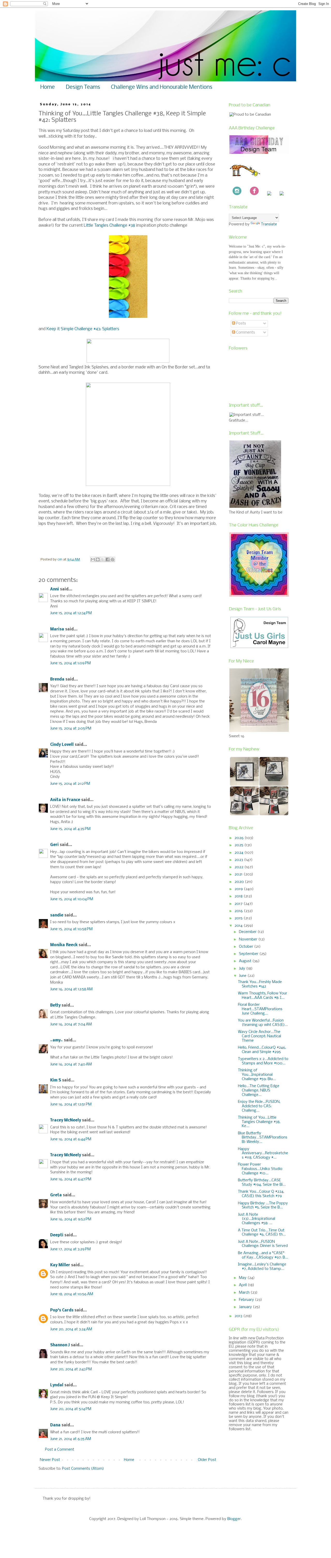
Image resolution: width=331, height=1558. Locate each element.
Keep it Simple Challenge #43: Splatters (83, 329)
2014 (239, 926)
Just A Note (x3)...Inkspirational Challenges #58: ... (256, 1219)
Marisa (57, 629)
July (242, 969)
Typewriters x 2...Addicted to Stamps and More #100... (263, 1061)
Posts (240, 323)
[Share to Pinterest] (112, 559)
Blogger (234, 1519)
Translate (269, 224)
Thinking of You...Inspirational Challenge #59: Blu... (257, 1074)
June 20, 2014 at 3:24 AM (71, 1329)
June (243, 976)
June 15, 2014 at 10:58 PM (71, 929)
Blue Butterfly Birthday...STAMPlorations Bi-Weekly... (262, 1137)
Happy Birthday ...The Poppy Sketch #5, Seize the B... (263, 1205)
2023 (239, 860)
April (243, 1285)
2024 (239, 853)
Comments (245, 332)
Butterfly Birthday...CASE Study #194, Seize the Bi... (262, 1182)
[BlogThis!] (97, 559)
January (246, 1307)
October (246, 947)
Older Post (207, 1460)
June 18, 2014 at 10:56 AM (71, 1294)
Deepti (56, 1235)
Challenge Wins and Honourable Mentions (161, 87)
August (245, 961)
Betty (55, 1005)
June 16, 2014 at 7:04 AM (71, 1024)
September (249, 954)
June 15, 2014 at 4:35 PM (70, 829)
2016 (239, 911)
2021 (239, 874)
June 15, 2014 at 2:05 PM (70, 728)
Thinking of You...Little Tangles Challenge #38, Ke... (259, 1122)
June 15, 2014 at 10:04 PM (71, 899)
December (248, 932)
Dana (55, 1425)
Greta (56, 1195)
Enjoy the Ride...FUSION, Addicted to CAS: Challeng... (259, 1106)
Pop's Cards (61, 1310)
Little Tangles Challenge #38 (109, 225)
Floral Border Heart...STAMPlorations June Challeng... (260, 1009)
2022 (239, 867)
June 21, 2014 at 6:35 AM (70, 1439)
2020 (240, 882)
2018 (239, 896)
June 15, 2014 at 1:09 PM (70, 663)
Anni (54, 589)
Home (47, 87)
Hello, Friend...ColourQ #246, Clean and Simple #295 (262, 1050)
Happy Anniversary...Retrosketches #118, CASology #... (263, 1153)
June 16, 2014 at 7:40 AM (71, 1064)
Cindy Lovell (62, 745)
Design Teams (83, 87)
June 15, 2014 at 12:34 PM (71, 613)
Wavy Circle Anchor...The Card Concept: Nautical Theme (259, 1036)
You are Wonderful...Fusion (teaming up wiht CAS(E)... (263, 1022)
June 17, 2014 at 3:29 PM (70, 1249)
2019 (239, 889)
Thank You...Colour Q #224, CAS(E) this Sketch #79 (261, 1194)
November (248, 939)
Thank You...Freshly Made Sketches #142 (260, 984)
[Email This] (92, 559)
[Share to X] (102, 559)
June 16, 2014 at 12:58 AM (71, 989)
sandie (56, 915)
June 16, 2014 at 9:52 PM (70, 1219)
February (247, 1300)
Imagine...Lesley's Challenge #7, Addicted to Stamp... (262, 1266)
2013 (239, 1316)
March (245, 1293)
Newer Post (50, 1460)
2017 (239, 904)
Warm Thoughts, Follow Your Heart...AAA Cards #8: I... (262, 995)
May (243, 1278)
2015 (239, 918)
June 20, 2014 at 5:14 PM (70, 1409)
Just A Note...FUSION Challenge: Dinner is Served (263, 1244)
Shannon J (60, 1345)
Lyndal (56, 1385)
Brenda (57, 679)
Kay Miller (60, 1265)
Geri (54, 845)
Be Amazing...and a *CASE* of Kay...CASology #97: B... (263, 1255)
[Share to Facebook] (107, 559)
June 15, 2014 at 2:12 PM (70, 784)
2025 (239, 845)
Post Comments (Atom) (83, 1469)
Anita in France (65, 800)
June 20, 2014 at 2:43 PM (71, 1369)
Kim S (55, 1080)
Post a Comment (59, 1450)
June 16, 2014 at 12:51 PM (71, 1104)
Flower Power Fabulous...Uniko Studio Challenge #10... (260, 1168)
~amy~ (56, 1040)
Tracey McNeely (65, 1120)
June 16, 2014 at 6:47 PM (70, 1179)
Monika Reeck (64, 945)
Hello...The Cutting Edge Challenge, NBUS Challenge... (258, 1090)
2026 (240, 838)
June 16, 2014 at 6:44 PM (70, 1139)
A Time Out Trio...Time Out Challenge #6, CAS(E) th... (262, 1232)
